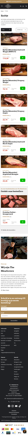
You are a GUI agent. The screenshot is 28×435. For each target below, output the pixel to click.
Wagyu (2, 369)
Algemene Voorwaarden (14, 412)
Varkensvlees (17, 340)
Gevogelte (16, 331)
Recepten (16, 374)
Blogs (2, 350)
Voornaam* (4, 306)
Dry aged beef (17, 364)
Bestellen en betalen (6, 340)
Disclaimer (14, 410)
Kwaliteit (3, 347)
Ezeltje (6, 11)
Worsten (16, 379)
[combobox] (14, 6)
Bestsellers (16, 359)
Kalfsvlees (16, 333)
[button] (26, 6)
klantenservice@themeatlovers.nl (14, 398)
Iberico (2, 367)
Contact (3, 335)
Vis (14, 343)
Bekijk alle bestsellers (8, 230)
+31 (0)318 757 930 (15, 401)
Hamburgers (17, 369)
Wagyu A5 (16, 376)
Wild (15, 345)
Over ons (3, 331)
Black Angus (4, 359)
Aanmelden (14, 320)
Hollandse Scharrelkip (6, 364)
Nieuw (15, 371)
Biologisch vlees (18, 362)
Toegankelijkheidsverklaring (8, 352)
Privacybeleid (14, 414)
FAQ (2, 333)
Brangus (3, 362)
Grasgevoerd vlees (18, 367)
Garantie (3, 343)
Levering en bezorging (6, 338)
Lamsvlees (16, 335)
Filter (3, 29)
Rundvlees (16, 338)
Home (2, 11)
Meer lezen (6, 290)
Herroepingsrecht (5, 345)
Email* (2, 313)
